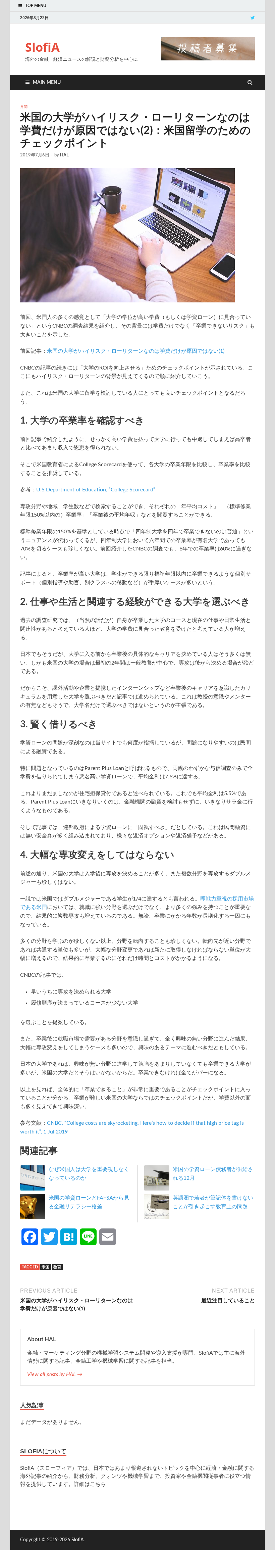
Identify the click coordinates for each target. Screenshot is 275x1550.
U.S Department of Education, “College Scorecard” (95, 489)
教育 (57, 1267)
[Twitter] (253, 17)
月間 (24, 106)
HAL (64, 155)
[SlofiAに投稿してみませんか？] (208, 58)
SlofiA (42, 47)
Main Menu (47, 82)
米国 (46, 1267)
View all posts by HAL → (54, 1374)
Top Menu (35, 6)
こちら (98, 1484)
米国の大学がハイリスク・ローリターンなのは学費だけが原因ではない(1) (135, 351)
